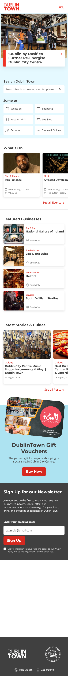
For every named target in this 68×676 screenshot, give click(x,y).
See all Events (52, 202)
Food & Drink (18, 119)
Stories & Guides (51, 130)
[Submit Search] (60, 89)
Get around (47, 669)
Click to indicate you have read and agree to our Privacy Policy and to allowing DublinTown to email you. (34, 550)
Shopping (47, 108)
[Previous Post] (6, 37)
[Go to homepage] (17, 654)
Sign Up (14, 540)
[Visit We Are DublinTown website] (53, 654)
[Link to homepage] (12, 7)
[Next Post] (65, 37)
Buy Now (34, 471)
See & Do (47, 119)
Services (15, 130)
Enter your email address (19, 521)
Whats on (16, 108)
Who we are (25, 669)
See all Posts (52, 389)
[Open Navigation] (61, 6)
